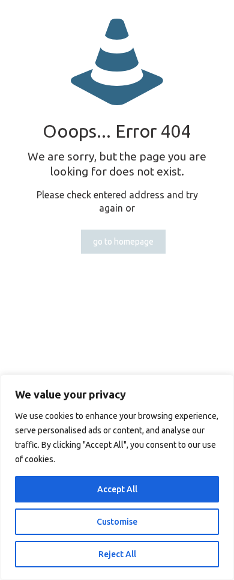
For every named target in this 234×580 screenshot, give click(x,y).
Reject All (117, 554)
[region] (117, 477)
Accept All (117, 489)
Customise (117, 522)
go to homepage (123, 241)
